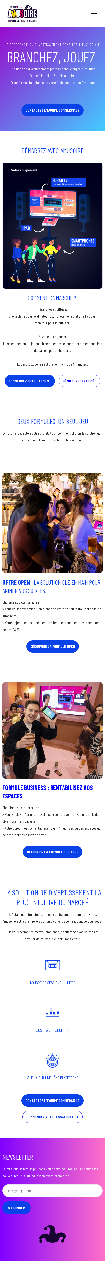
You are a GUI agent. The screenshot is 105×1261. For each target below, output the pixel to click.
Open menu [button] (94, 13)
